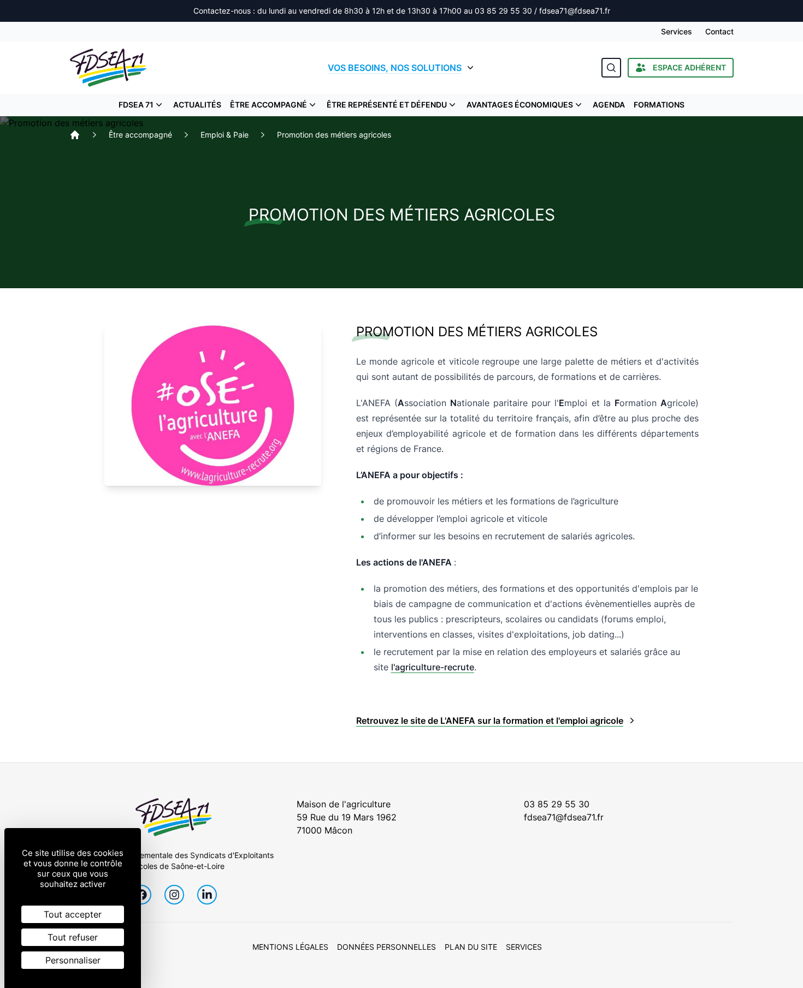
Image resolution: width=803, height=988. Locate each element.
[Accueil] (74, 134)
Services (676, 31)
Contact (719, 31)
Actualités (197, 104)
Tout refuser (73, 937)
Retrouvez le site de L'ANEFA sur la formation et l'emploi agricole (489, 720)
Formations (659, 104)
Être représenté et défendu (387, 104)
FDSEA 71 (136, 104)
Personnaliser (73, 960)
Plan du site (471, 946)
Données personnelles (386, 946)
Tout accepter (73, 914)
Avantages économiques (520, 104)
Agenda (609, 104)
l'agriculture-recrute (432, 667)
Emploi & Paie (224, 134)
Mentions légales (290, 946)
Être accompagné (268, 104)
